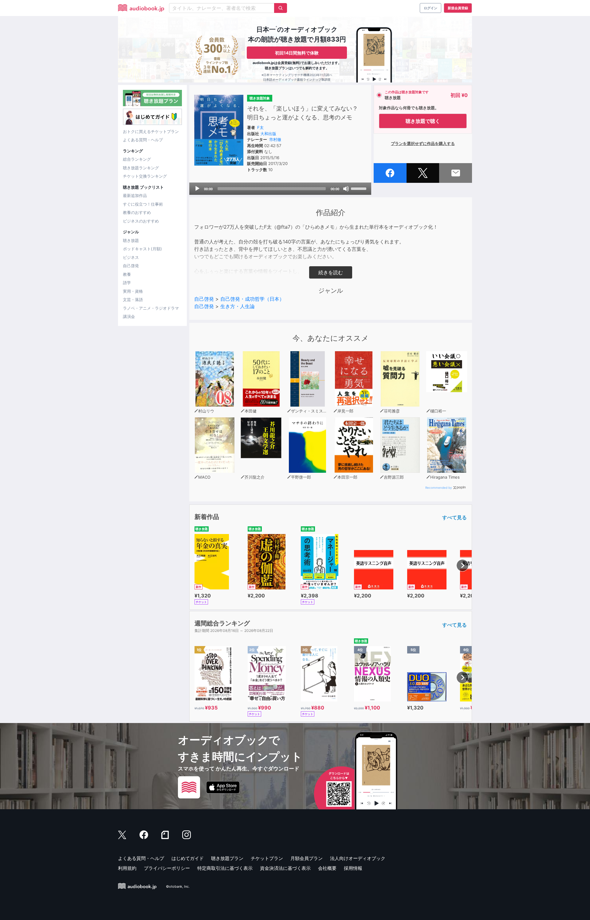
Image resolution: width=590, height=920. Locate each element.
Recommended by (438, 487)
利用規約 (127, 868)
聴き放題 (131, 240)
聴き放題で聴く (423, 121)
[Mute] (346, 189)
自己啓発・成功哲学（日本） (252, 299)
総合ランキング (137, 159)
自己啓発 (131, 265)
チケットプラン (267, 858)
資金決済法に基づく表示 (285, 868)
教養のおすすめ (137, 212)
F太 (260, 127)
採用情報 (353, 868)
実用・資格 (133, 291)
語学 (127, 282)
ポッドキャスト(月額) (142, 248)
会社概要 (327, 868)
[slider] (359, 188)
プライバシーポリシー (167, 868)
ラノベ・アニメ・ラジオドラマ (151, 308)
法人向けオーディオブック (357, 858)
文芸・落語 (133, 299)
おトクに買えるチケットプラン (151, 131)
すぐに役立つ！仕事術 (143, 204)
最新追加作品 (135, 195)
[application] (280, 189)
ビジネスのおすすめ (141, 221)
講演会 (129, 316)
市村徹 (275, 139)
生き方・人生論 (237, 306)
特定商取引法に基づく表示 (225, 868)
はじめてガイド (187, 858)
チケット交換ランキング (145, 176)
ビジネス (131, 257)
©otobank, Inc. (178, 886)
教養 (127, 274)
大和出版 (268, 133)
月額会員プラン (306, 858)
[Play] (197, 189)
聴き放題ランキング (141, 167)
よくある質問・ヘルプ (143, 139)
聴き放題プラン (227, 858)
